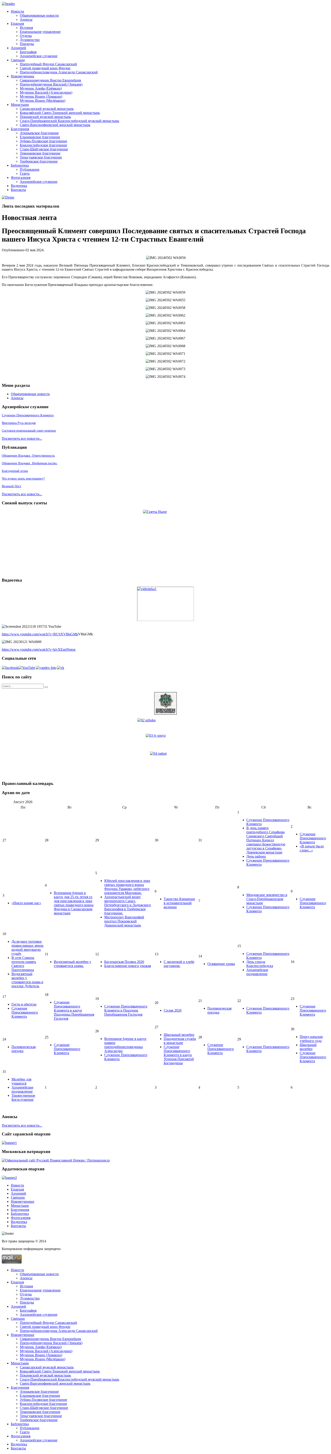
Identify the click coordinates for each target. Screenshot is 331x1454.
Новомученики (22, 76)
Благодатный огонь (15, 471)
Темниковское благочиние (40, 153)
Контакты (18, 190)
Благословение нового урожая (127, 966)
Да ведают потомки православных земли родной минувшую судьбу (27, 948)
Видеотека (19, 186)
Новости (17, 11)
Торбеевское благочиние (39, 161)
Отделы (26, 36)
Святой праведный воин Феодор (45, 68)
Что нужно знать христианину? (23, 478)
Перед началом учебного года (311, 1039)
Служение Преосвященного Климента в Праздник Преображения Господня (125, 1010)
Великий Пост (11, 486)
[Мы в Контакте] (60, 668)
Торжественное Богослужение (23, 1097)
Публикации (29, 169)
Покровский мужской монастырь (45, 117)
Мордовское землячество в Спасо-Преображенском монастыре (266, 899)
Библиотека (20, 165)
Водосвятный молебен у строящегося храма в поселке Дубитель (27, 980)
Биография (28, 52)
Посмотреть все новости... (22, 438)
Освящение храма (221, 964)
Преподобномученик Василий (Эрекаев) (51, 84)
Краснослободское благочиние (43, 145)
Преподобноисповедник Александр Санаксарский (59, 72)
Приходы (27, 44)
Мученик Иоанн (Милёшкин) (42, 100)
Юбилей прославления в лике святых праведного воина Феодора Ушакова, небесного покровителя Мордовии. (127, 887)
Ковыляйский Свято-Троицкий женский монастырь (60, 113)
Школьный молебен (179, 1035)
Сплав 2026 (172, 1010)
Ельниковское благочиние (40, 137)
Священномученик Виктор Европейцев (50, 80)
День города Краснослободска (259, 964)
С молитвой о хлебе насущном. (179, 964)
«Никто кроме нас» (26, 903)
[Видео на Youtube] (26, 668)
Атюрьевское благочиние (39, 133)
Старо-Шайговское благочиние (44, 149)
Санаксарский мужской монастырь (47, 109)
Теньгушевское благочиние (41, 157)
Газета (24, 173)
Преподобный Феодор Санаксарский (48, 64)
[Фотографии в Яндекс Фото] (46, 668)
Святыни (18, 60)
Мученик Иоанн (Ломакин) (41, 96)
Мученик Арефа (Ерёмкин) (41, 88)
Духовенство (30, 40)
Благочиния (20, 129)
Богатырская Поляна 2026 (124, 962)
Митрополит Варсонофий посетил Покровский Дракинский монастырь (124, 921)
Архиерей (18, 48)
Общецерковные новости (39, 15)
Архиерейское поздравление (257, 972)
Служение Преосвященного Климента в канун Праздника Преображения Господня (74, 1010)
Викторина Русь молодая (19, 423)
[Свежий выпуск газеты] (165, 541)
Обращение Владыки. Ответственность (28, 455)
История (26, 27)
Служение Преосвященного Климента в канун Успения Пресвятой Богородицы (179, 1055)
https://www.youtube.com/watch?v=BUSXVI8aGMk (40, 634)
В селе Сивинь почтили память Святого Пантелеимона (23, 964)
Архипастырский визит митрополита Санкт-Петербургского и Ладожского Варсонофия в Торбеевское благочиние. (127, 905)
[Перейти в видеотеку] (165, 604)
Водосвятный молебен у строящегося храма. (72, 964)
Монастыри (20, 104)
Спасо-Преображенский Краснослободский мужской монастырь (69, 121)
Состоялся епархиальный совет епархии (29, 430)
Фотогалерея (20, 177)
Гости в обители (23, 1004)
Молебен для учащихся (21, 1081)
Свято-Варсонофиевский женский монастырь (55, 125)
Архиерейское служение (38, 56)
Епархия (17, 23)
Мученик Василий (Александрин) (46, 92)
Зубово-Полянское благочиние (43, 141)
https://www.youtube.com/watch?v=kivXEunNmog (38, 649)
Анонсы (26, 19)
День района (256, 856)
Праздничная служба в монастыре (180, 1041)
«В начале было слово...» (312, 848)
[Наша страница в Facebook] (10, 668)
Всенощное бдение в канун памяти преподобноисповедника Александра (125, 1045)
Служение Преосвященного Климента (28, 415)
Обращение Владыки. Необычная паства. (29, 463)
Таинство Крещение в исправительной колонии (179, 903)
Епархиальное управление (40, 32)
